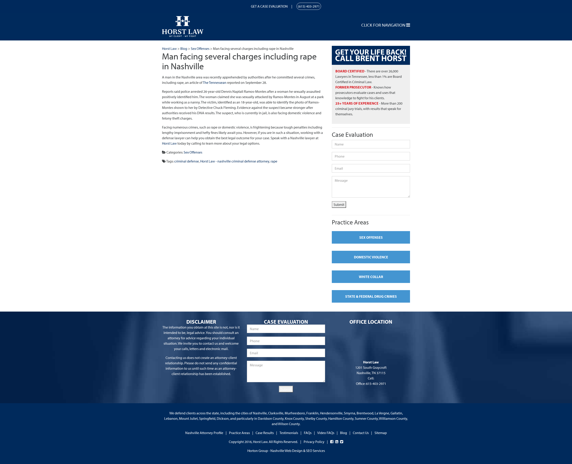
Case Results (265, 432)
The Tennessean (214, 82)
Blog (343, 432)
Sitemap (380, 432)
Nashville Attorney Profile (204, 432)
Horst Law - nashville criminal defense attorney (234, 161)
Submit (339, 204)
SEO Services (315, 450)
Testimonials (289, 432)
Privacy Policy (314, 441)
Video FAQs (325, 432)
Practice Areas (239, 432)
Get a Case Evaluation (269, 6)
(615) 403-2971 (309, 6)
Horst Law (169, 143)
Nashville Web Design (286, 450)
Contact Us (361, 432)
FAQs (307, 432)
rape (274, 161)
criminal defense (186, 161)
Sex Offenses (193, 152)
